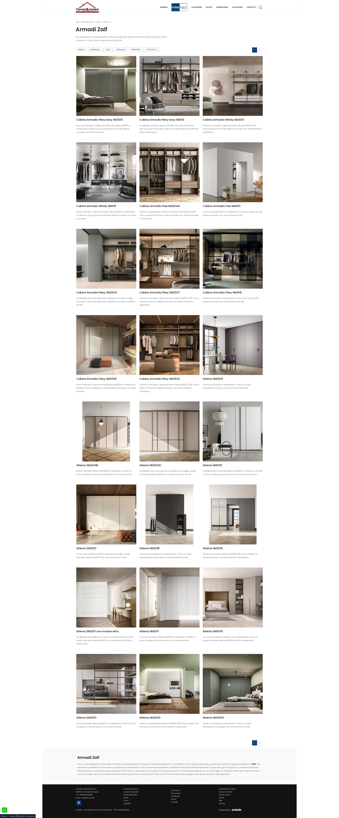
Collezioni (196, 7)
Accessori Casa (225, 792)
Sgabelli (126, 803)
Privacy (4, 816)
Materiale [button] (95, 50)
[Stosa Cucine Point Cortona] (179, 7)
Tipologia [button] (120, 50)
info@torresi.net (88, 798)
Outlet (209, 7)
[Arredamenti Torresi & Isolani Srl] (87, 7)
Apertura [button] (135, 50)
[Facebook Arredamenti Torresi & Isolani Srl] (78, 802)
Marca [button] (81, 50)
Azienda (164, 7)
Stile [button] (108, 50)
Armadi (98, 22)
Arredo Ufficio (225, 795)
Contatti (251, 7)
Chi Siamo (175, 790)
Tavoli (125, 800)
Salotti (221, 797)
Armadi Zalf (106, 22)
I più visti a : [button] (151, 50)
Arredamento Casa (87, 22)
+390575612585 (85, 795)
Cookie (12, 816)
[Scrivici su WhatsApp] (4, 810)
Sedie (125, 797)
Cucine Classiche (131, 792)
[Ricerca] (260, 7)
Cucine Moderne (130, 789)
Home (77, 22)
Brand (173, 799)
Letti (220, 800)
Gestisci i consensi (27, 816)
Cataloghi (237, 7)
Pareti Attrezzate (130, 795)
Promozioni (222, 7)
